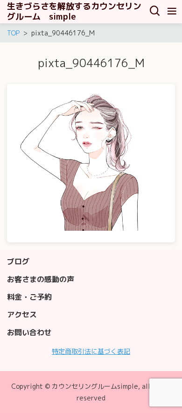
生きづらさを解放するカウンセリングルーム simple (74, 11)
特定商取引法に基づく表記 (91, 351)
